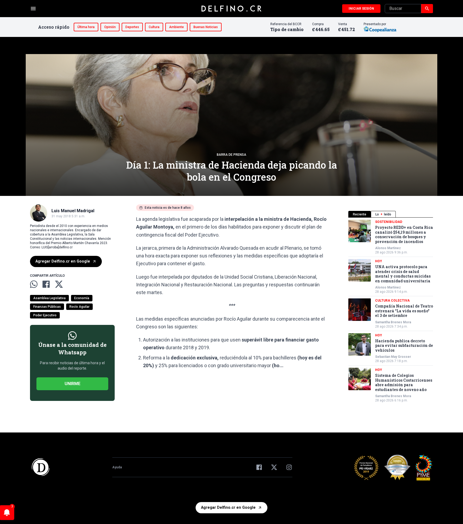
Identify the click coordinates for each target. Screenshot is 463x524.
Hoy (378, 261)
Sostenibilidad (388, 222)
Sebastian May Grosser (393, 357)
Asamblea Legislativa (49, 298)
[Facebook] (259, 467)
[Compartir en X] (59, 284)
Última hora (86, 27)
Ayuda (117, 467)
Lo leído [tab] (383, 214)
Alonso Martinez (388, 248)
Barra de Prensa (231, 155)
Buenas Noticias (205, 27)
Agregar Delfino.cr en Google (62, 261)
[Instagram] (289, 467)
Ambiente (176, 27)
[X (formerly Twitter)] (274, 467)
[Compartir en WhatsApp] (34, 284)
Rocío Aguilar (79, 307)
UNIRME (72, 383)
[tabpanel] (390, 311)
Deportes (132, 27)
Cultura (154, 27)
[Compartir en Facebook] (46, 284)
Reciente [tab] (359, 214)
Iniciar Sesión (361, 8)
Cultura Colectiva (392, 300)
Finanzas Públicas (47, 307)
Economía (81, 298)
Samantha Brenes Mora (393, 322)
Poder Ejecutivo (45, 315)
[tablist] (390, 214)
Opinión (110, 27)
